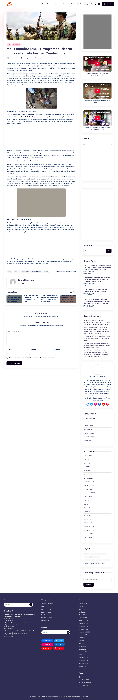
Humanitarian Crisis (36, 271)
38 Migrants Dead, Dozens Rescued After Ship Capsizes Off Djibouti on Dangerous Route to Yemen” (96, 279)
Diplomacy (103, 553)
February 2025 (88, 519)
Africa (9, 271)
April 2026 (87, 467)
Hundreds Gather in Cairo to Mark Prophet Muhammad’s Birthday (20, 616)
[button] (108, 4)
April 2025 (87, 511)
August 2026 (87, 456)
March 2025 (87, 515)
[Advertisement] (41, 137)
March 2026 (87, 470)
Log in (83, 677)
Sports (86, 563)
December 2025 (88, 482)
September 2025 (89, 493)
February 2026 (88, 474)
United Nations (95, 563)
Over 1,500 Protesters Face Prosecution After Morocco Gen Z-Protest (97, 338)
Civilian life (16, 271)
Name (9, 349)
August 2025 (87, 497)
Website (57, 349)
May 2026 (86, 463)
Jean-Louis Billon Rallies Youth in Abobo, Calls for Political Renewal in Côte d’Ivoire (96, 345)
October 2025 (88, 489)
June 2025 (86, 504)
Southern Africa (88, 437)
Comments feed (86, 682)
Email (33, 349)
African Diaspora (89, 418)
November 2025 (88, 485)
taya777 (86, 350)
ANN (9, 44)
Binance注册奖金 (88, 320)
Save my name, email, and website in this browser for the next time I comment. (31, 357)
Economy (87, 557)
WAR (103, 563)
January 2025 (88, 523)
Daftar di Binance (89, 343)
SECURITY (106, 560)
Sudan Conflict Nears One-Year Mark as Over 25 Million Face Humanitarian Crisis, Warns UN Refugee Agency (97, 267)
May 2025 (86, 508)
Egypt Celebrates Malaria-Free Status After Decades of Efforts (96, 290)
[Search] (108, 251)
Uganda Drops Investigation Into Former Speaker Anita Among (19, 624)
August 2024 (87, 538)
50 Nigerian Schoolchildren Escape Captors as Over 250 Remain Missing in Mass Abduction (96, 322)
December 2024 (88, 526)
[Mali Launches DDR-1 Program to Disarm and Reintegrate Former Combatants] (41, 26)
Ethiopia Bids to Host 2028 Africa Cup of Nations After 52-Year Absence (19, 632)
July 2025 (86, 500)
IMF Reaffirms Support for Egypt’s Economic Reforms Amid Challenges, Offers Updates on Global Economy (96, 301)
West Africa (16, 44)
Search (86, 245)
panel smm (87, 327)
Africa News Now (26, 280)
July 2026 (86, 459)
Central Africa (88, 425)
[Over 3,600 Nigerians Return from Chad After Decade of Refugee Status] (15, 299)
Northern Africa (88, 433)
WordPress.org (85, 685)
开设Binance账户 (88, 336)
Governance (25, 271)
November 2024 (88, 530)
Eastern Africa (88, 429)
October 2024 (88, 534)
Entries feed (85, 680)
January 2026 (88, 478)
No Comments (40, 58)
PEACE (46, 271)
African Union (94, 553)
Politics (99, 560)
